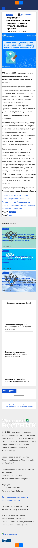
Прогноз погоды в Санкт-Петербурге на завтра (19, 406)
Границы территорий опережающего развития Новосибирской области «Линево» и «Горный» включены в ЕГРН (19, 205)
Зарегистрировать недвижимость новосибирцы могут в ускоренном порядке (16, 259)
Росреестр (9, 15)
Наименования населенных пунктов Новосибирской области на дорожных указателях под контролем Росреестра (18, 281)
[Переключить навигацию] (19, 8)
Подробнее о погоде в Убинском (19, 405)
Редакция (23, 31)
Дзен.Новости (26, 15)
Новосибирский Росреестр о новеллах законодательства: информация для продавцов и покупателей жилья (18, 237)
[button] (35, 8)
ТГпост (10, 215)
